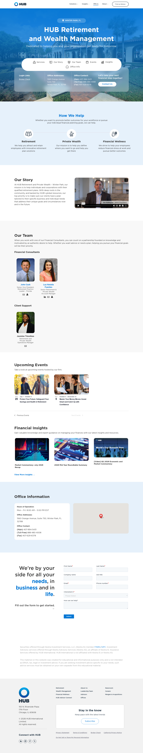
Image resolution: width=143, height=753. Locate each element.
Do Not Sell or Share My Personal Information (72, 737)
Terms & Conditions (80, 733)
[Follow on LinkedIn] (21, 741)
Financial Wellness (62, 694)
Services (41, 62)
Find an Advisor (120, 4)
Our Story (58, 62)
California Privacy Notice (113, 733)
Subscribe (90, 721)
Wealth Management (63, 691)
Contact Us (107, 84)
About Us (84, 688)
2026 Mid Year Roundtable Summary (70, 465)
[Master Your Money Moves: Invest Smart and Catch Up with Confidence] (71, 384)
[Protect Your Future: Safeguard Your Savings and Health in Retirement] (31, 384)
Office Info (75, 67)
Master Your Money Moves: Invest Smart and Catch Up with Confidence (73, 402)
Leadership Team (87, 691)
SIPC (103, 647)
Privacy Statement (62, 733)
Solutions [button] (72, 4)
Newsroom (109, 688)
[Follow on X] (34, 741)
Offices (83, 698)
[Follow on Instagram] (25, 741)
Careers (108, 691)
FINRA (98, 647)
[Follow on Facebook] (30, 741)
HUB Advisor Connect (64, 698)
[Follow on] (39, 741)
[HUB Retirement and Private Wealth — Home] (20, 4)
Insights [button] (85, 4)
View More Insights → (24, 475)
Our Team (76, 62)
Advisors (84, 694)
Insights (109, 62)
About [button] (104, 4)
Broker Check (24, 79)
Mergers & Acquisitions (113, 694)
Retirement (60, 688)
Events (93, 62)
